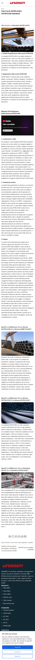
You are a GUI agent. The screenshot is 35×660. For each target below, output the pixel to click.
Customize (18, 651)
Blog (2, 8)
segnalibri (30, 542)
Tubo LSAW (7, 594)
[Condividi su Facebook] (12, 536)
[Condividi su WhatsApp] (9, 536)
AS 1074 (5, 619)
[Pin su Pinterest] (22, 536)
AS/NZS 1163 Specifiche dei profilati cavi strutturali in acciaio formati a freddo (9, 548)
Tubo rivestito (7, 600)
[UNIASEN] (17, 3)
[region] (17, 645)
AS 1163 (5, 616)
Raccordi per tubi (8, 603)
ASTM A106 (7, 613)
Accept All (17, 647)
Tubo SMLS (6, 591)
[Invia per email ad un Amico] (19, 536)
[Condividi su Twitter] (16, 536)
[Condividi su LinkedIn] (25, 536)
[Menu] (2, 3)
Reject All (17, 656)
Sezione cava (7, 597)
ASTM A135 (7, 626)
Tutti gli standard (8, 610)
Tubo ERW (6, 588)
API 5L (5, 622)
